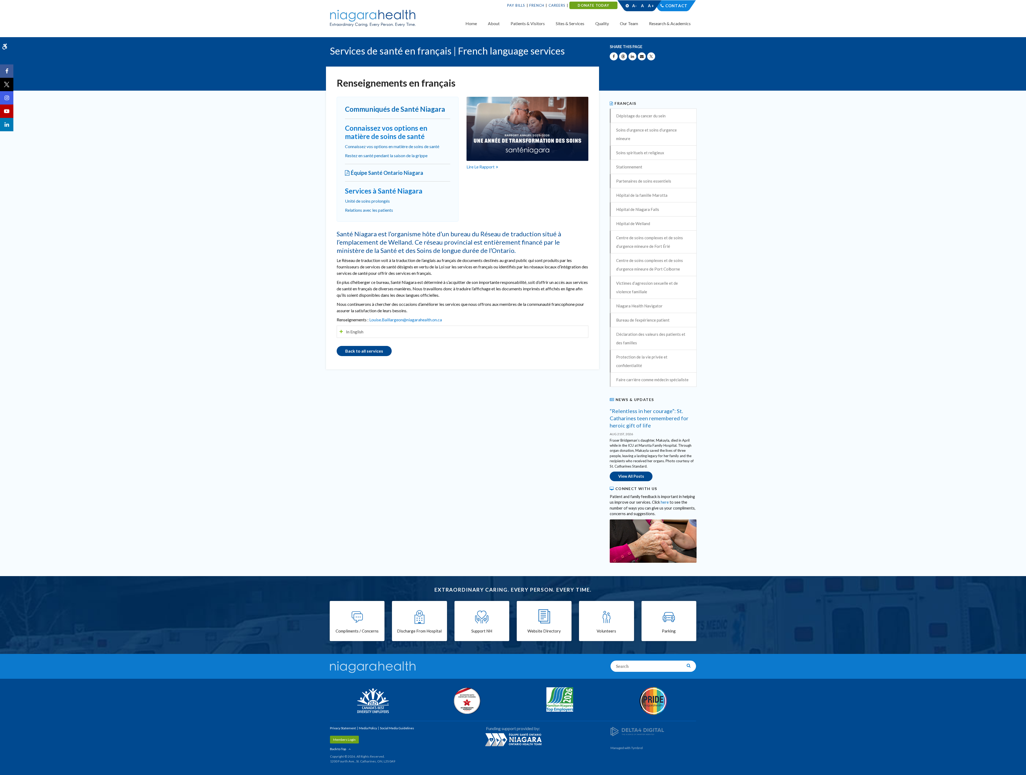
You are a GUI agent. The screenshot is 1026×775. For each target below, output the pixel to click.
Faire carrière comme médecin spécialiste (652, 379)
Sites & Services (570, 23)
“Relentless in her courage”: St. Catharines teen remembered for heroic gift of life (649, 418)
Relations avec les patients (369, 210)
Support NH (481, 631)
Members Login (344, 740)
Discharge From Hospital (419, 631)
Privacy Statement (343, 728)
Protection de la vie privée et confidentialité (641, 361)
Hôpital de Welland (633, 223)
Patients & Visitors (528, 23)
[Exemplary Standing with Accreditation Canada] (466, 700)
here (665, 502)
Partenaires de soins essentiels (643, 181)
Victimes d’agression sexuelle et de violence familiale (647, 287)
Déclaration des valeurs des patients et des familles (650, 338)
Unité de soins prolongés (367, 200)
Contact (676, 5)
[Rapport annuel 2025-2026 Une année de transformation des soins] (527, 128)
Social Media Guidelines (397, 728)
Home (471, 23)
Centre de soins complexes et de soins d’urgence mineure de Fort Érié (649, 242)
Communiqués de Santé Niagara (395, 109)
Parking (669, 631)
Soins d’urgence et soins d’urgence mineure (646, 134)
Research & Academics (670, 23)
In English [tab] (354, 331)
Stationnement (629, 166)
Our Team (629, 23)
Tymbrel (637, 748)
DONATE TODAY (593, 5)
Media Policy (368, 728)
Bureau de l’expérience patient (643, 320)
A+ (650, 5)
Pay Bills (516, 5)
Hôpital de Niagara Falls (637, 209)
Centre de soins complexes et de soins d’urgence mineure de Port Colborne (649, 264)
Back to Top (338, 749)
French (536, 5)
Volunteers (606, 631)
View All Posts (631, 476)
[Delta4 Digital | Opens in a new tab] (637, 731)
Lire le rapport (481, 166)
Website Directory (544, 631)
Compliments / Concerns (357, 631)
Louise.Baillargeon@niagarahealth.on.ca (405, 319)
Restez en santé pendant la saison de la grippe (386, 155)
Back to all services (364, 350)
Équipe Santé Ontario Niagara (387, 172)
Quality (602, 23)
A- (634, 5)
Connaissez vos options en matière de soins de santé (392, 146)
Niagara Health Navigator (639, 305)
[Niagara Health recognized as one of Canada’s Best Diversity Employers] (372, 701)
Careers (557, 5)
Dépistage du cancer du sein (641, 115)
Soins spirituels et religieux (640, 152)
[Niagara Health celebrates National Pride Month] (653, 701)
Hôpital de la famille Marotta (641, 195)
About (494, 23)
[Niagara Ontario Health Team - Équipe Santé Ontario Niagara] (513, 739)
